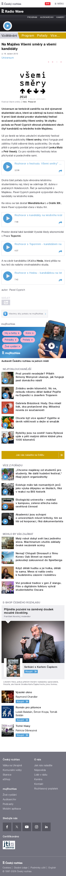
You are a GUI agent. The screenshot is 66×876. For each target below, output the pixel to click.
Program (32, 17)
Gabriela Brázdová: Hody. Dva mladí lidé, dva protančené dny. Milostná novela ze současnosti (38, 407)
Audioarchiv (46, 17)
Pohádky (9, 339)
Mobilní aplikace (12, 808)
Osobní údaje (21, 867)
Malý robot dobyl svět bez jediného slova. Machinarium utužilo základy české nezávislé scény (38, 542)
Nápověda (40, 770)
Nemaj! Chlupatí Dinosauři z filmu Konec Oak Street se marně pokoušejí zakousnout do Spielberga (39, 557)
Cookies (7, 867)
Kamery (60, 17)
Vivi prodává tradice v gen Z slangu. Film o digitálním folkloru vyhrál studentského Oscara (39, 586)
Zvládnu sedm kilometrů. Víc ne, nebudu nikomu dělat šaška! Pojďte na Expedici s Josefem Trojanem (38, 392)
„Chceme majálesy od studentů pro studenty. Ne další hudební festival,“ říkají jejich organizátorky (39, 473)
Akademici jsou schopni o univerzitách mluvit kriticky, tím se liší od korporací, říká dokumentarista (39, 518)
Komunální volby (12, 770)
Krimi (28, 333)
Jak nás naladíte (43, 765)
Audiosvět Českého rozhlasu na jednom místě (25, 361)
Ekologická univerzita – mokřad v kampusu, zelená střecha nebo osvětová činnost (36, 503)
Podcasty (8, 804)
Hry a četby (11, 333)
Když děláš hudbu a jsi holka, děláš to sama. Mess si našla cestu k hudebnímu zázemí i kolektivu (38, 571)
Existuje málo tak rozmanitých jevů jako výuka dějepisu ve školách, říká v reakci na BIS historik (39, 488)
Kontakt (38, 783)
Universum (8, 57)
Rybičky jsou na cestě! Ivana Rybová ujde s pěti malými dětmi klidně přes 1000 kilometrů (39, 436)
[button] (60, 171)
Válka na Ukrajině (12, 765)
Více (55, 35)
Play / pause (7, 166)
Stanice (7, 774)
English (52, 867)
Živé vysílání (11, 346)
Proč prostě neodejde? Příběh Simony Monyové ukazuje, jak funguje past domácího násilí (40, 377)
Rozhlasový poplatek (46, 788)
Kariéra (38, 779)
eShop (6, 779)
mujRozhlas (8, 324)
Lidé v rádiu (40, 774)
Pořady (42, 35)
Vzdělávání (9, 35)
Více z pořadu (13, 465)
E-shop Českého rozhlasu (21, 602)
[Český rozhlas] (11, 3)
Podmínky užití (38, 867)
